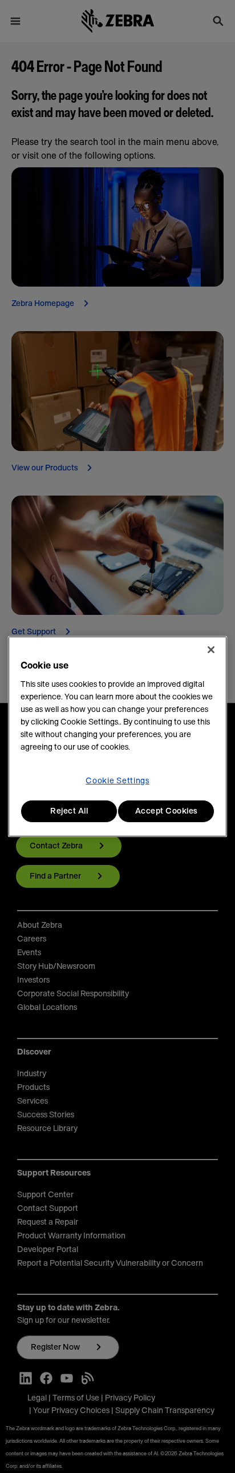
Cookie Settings (117, 781)
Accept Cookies (166, 811)
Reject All (69, 811)
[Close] (211, 649)
